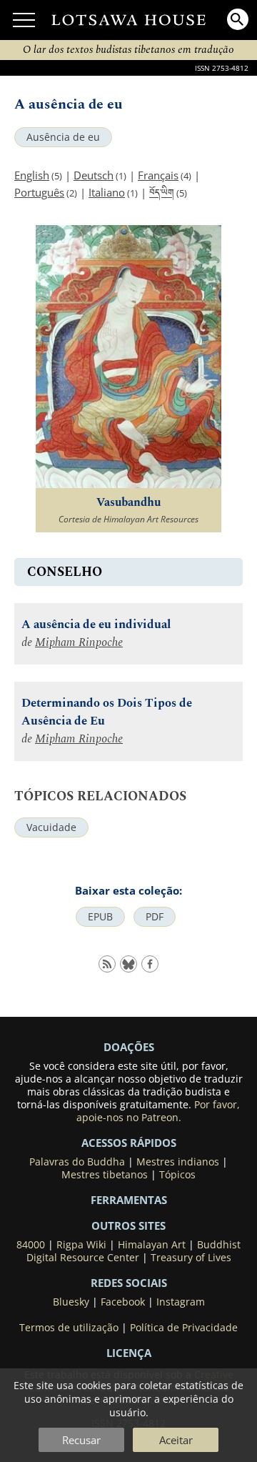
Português (39, 192)
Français (158, 175)
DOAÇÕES (129, 1047)
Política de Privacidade (184, 1327)
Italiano (107, 192)
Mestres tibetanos (104, 1174)
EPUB (100, 916)
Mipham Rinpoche (79, 643)
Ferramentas (129, 1200)
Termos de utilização (69, 1327)
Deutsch (94, 175)
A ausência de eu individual (96, 625)
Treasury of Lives (191, 1257)
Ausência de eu (63, 137)
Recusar (81, 1440)
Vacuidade (51, 827)
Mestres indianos (177, 1161)
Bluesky (71, 1302)
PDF (154, 916)
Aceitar (176, 1440)
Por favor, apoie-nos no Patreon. (158, 1111)
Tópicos (177, 1174)
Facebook (123, 1302)
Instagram (180, 1302)
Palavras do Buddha (77, 1161)
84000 (30, 1244)
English (31, 175)
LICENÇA (128, 1353)
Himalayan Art (152, 1244)
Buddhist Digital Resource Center (133, 1251)
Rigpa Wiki (81, 1244)
